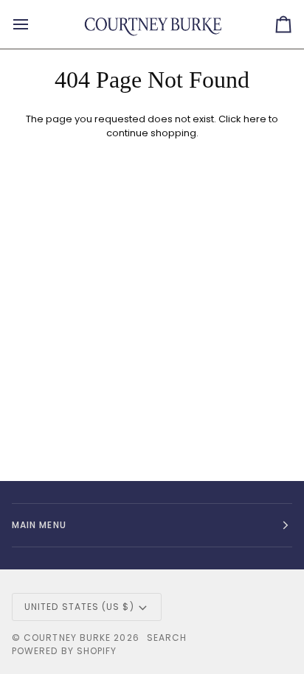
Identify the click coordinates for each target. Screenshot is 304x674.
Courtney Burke (67, 637)
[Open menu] (34, 24)
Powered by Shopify (64, 651)
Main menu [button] (39, 525)
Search (167, 637)
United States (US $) (79, 606)
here (254, 119)
